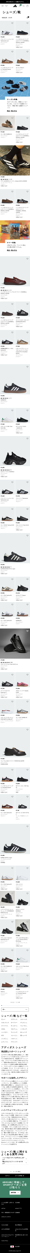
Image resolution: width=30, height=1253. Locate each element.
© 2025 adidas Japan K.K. (15, 1250)
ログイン (7, 1175)
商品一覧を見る (12, 111)
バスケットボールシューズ (15, 1039)
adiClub (3, 1208)
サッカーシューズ (15, 1026)
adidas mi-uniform (6, 1216)
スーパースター (5, 1026)
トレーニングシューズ (15, 1036)
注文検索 (17, 1202)
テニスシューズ (24, 1023)
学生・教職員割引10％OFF (8, 1212)
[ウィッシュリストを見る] (6, 6)
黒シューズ (23, 1035)
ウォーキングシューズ (24, 1026)
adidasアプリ (18, 1208)
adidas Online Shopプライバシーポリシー (7, 1235)
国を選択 (17, 1246)
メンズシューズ (5, 1039)
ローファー (14, 1022)
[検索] (24, 6)
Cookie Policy (4, 1240)
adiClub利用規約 (5, 1229)
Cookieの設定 (4, 1225)
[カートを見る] (27, 6)
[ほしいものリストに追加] (12, 23)
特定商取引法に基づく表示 (21, 1235)
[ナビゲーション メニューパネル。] (2, 6)
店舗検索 (17, 1212)
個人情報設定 (18, 1225)
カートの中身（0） (20, 1175)
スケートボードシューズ (24, 1019)
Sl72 (2, 1035)
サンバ (3, 1019)
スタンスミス (5, 1022)
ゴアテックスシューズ (15, 1019)
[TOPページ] (15, 6)
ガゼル (3, 1029)
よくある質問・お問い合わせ (7, 1203)
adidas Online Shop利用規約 (21, 1230)
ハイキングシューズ (24, 1029)
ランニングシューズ (15, 1032)
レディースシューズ (5, 1042)
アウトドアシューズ (15, 1042)
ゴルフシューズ (15, 1029)
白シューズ (23, 1032)
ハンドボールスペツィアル (5, 1032)
